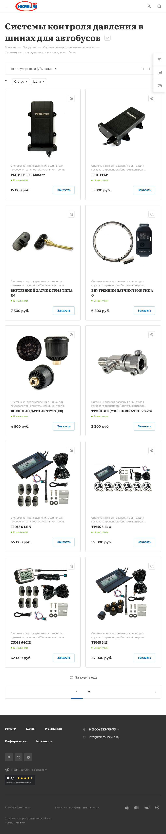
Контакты (44, 741)
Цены (30, 728)
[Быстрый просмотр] (71, 98)
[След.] (151, 692)
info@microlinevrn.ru (104, 737)
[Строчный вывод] (149, 69)
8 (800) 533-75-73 (102, 729)
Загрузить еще (86, 677)
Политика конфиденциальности (77, 807)
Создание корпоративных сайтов (28, 818)
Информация (16, 741)
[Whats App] (28, 757)
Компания (53, 728)
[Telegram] (9, 757)
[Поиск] (159, 6)
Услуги (10, 728)
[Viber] (18, 757)
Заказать (63, 190)
